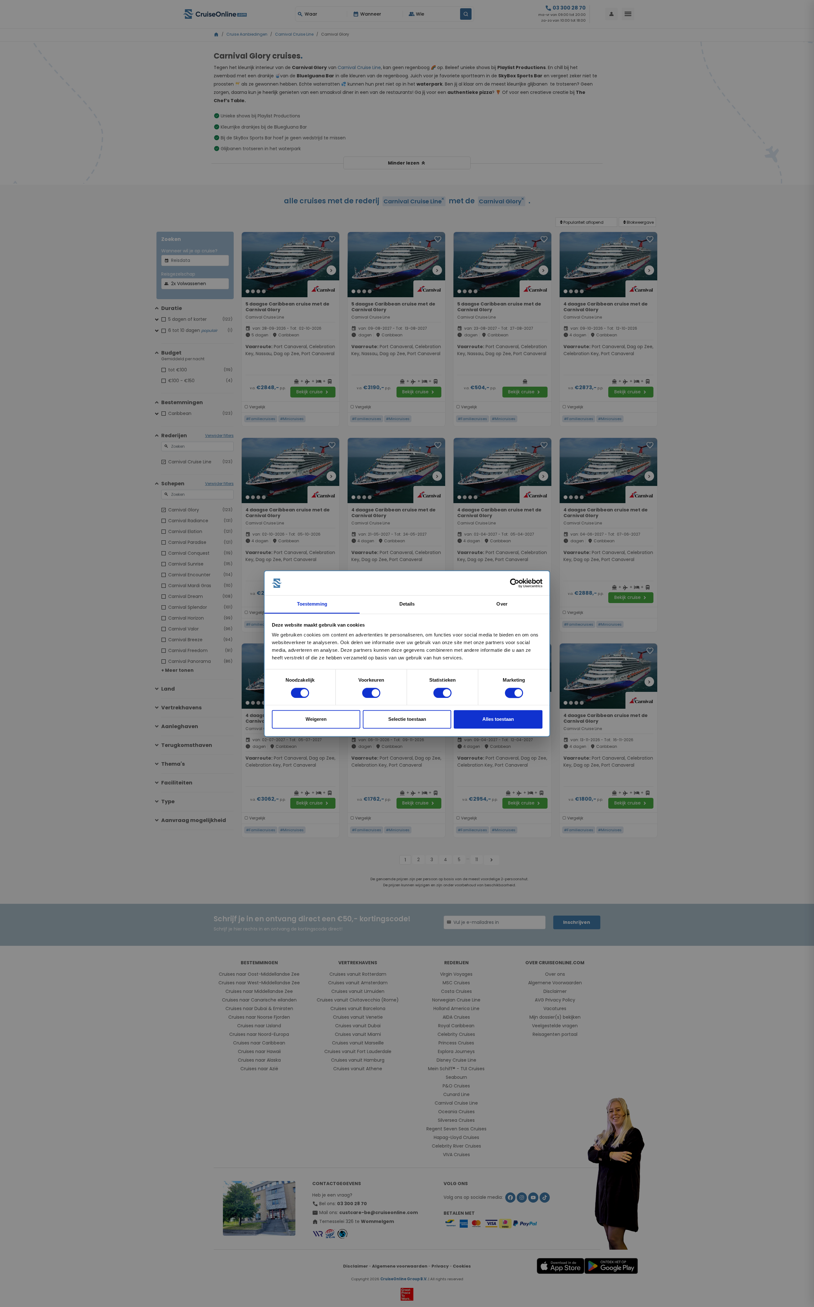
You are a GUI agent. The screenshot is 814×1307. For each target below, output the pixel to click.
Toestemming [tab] (312, 604)
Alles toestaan (498, 719)
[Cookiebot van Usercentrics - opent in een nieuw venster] (514, 583)
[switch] (371, 693)
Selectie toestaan (407, 719)
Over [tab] (501, 604)
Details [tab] (407, 604)
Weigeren (316, 719)
